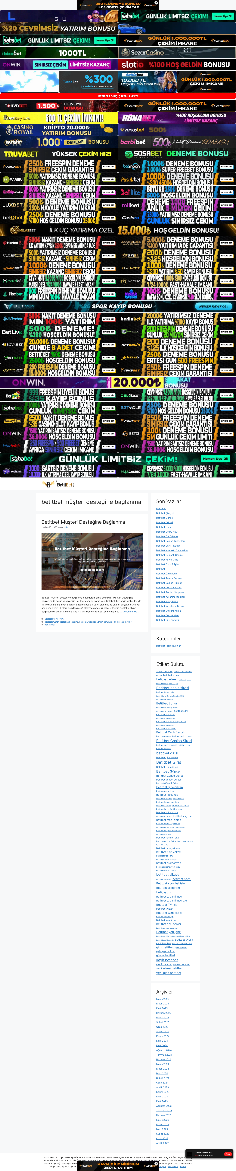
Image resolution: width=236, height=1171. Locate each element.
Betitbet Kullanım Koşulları (170, 596)
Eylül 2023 (162, 1101)
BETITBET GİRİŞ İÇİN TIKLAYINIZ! (118, 96)
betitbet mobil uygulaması (168, 823)
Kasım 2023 (162, 1092)
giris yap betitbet (124, 622)
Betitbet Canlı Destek (170, 732)
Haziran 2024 (163, 1059)
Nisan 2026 (162, 1003)
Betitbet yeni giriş (168, 932)
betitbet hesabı (178, 799)
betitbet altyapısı (185, 680)
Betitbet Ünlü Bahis (166, 573)
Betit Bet (161, 508)
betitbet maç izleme (168, 820)
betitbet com (184, 745)
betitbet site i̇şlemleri (163, 879)
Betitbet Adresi (164, 522)
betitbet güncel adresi (168, 779)
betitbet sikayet (168, 874)
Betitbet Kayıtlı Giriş (167, 559)
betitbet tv (163, 892)
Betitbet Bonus (167, 703)
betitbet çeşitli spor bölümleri (180, 936)
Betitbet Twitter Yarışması (170, 592)
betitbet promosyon (168, 863)
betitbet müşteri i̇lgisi (163, 834)
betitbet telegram (168, 887)
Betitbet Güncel (164, 517)
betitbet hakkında (167, 794)
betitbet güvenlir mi (165, 791)
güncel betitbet (165, 955)
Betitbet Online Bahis (166, 841)
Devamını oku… (131, 611)
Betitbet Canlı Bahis (165, 714)
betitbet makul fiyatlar (164, 816)
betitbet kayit (162, 809)
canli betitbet (163, 943)
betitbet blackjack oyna (164, 699)
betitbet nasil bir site (167, 837)
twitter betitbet (181, 964)
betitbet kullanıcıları (167, 812)
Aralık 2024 (162, 1031)
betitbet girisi (167, 753)
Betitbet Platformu (164, 856)
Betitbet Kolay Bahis (167, 601)
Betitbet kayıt (176, 809)
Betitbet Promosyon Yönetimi (166, 870)
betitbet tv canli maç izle (171, 900)
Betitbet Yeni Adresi (168, 924)
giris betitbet (165, 947)
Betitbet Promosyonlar (55, 619)
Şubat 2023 (162, 1133)
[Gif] (118, 230)
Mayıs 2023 (162, 1119)
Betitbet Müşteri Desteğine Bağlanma (83, 522)
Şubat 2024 (162, 1078)
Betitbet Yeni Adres (167, 920)
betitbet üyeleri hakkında (165, 940)
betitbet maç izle (182, 816)
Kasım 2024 (162, 1036)
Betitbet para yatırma (168, 848)
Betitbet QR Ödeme (167, 536)
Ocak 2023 (162, 1138)
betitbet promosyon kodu (168, 867)
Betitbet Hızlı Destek (163, 806)
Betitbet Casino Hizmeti (169, 583)
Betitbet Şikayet (165, 513)
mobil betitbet (164, 964)
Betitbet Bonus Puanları (164, 711)
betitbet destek (163, 748)
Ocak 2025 (162, 1027)
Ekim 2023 (162, 1096)
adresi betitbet (164, 671)
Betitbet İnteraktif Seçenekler (172, 550)
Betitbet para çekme (169, 852)
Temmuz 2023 (164, 1110)
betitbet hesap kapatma (167, 802)
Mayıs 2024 (162, 1064)
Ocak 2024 (162, 1082)
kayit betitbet (167, 960)
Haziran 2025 (163, 1013)
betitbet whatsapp (164, 916)
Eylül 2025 (162, 1008)
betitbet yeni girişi (162, 936)
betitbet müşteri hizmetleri (168, 830)
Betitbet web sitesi (169, 912)
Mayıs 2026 (162, 999)
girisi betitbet (181, 947)
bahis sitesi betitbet (183, 671)
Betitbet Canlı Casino (166, 728)
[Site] (59, 166)
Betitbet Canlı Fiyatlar (168, 545)
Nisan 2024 (162, 1068)
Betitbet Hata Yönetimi (164, 799)
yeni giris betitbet (168, 973)
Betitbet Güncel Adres (169, 775)
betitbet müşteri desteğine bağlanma (61, 622)
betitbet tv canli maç (169, 896)
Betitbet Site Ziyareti (167, 620)
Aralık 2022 (162, 1143)
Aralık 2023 (162, 1087)
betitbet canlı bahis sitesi (165, 725)
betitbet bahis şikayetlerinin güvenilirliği (170, 696)
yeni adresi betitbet (169, 968)
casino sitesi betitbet (182, 943)
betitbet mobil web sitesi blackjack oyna (170, 827)
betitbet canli (181, 710)
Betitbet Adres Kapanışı (169, 587)
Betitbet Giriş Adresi (167, 767)
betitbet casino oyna (181, 736)
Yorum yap (50, 625)
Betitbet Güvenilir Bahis (167, 783)
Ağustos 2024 (164, 1050)
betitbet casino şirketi (166, 745)
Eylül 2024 (162, 1045)
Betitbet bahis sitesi (172, 688)
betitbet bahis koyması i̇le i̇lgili (167, 684)
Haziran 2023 (163, 1115)
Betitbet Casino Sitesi (174, 741)
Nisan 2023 (162, 1124)
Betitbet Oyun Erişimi (167, 564)
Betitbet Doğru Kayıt (167, 531)
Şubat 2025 (162, 1022)
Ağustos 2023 (164, 1106)
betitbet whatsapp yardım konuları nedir (97, 622)
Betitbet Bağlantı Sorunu (169, 555)
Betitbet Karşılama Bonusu (170, 606)
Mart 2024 (162, 1073)
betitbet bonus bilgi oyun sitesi (167, 708)
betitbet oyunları (185, 841)
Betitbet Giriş (163, 527)
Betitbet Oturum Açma (168, 610)
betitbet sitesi (181, 879)
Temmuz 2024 (164, 1054)
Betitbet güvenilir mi (169, 787)
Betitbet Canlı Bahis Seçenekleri (171, 721)
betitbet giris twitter (167, 757)
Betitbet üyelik (184, 939)
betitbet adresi (166, 679)
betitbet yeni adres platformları (167, 928)
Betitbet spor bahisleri (171, 883)
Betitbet (160, 569)
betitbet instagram (180, 805)
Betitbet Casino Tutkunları (170, 541)
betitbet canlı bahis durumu (165, 718)
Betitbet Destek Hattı (167, 615)
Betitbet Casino (163, 736)
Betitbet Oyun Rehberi (164, 845)
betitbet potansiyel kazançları (166, 859)
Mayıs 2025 (162, 1017)
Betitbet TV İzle (166, 904)
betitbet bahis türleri (165, 692)
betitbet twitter (164, 908)
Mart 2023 (162, 1129)
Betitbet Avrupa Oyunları (169, 578)
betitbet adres (171, 675)
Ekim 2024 (162, 1040)
